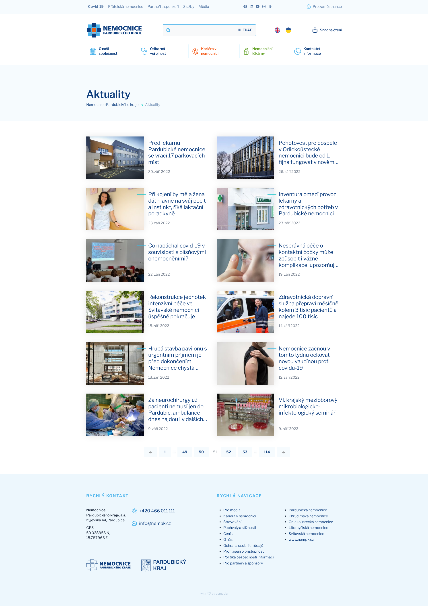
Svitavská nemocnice (306, 534)
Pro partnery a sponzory (243, 563)
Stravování (232, 522)
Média (204, 6)
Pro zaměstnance (327, 6)
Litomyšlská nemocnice (308, 528)
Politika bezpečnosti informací (248, 557)
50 (201, 452)
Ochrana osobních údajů (243, 545)
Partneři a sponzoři (163, 6)
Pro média (232, 510)
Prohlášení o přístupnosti (244, 551)
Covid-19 (96, 6)
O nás (228, 539)
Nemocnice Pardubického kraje (112, 105)
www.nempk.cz (301, 539)
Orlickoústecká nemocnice (311, 522)
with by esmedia (214, 593)
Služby (188, 6)
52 (228, 452)
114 (267, 452)
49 (184, 452)
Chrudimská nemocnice (308, 516)
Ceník (228, 534)
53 (245, 452)
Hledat (245, 30)
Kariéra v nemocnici (239, 516)
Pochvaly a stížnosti (239, 528)
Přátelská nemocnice (125, 6)
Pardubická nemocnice (308, 510)
